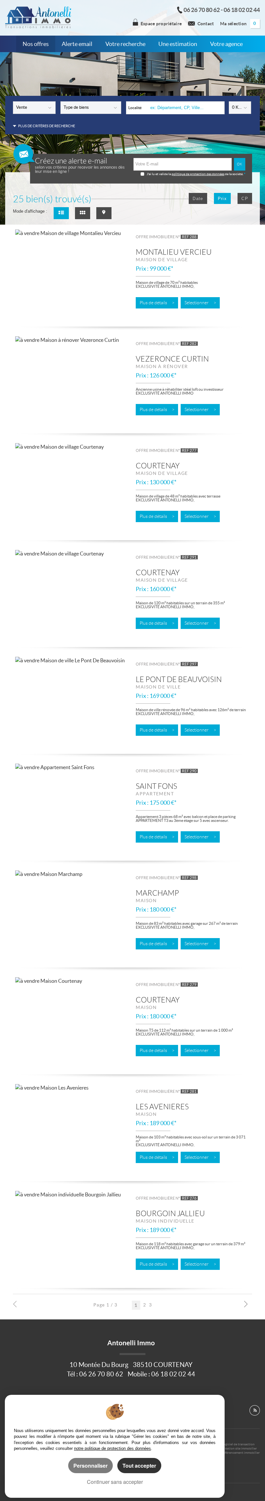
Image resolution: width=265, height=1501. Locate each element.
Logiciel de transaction (238, 1444)
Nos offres (36, 44)
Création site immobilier (239, 1448)
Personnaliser (90, 1465)
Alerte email (77, 44)
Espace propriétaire (161, 23)
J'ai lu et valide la (159, 174)
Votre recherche (125, 44)
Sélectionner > (200, 302)
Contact (205, 23)
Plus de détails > (157, 302)
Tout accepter (139, 1465)
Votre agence (226, 44)
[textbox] (185, 107)
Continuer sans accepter (115, 1481)
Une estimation (177, 44)
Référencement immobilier (241, 1452)
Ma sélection (238, 23)
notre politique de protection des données (112, 1448)
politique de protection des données (198, 174)
